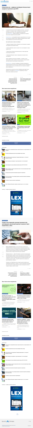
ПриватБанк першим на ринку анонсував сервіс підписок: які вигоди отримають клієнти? (8, 320)
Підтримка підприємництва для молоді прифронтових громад (15, 153)
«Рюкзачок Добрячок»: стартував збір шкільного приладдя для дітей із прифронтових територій (9, 127)
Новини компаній (4, 220)
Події (18, 124)
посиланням (17, 70)
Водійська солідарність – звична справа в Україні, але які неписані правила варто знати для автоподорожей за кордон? (23, 321)
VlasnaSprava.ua (4, 425)
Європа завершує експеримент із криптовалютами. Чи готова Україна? (16, 356)
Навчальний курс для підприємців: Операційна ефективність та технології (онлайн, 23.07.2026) (16, 158)
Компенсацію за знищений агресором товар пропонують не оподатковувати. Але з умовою (18, 150)
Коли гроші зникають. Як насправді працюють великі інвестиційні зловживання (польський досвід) (17, 177)
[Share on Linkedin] (3, 40)
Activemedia (7, 426)
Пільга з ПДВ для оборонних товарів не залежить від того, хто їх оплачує (16, 184)
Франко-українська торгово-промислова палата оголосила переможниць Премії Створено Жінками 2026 (18, 169)
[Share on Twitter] (3, 37)
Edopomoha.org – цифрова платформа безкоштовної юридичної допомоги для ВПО (25, 274)
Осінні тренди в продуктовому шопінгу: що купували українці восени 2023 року (25, 79)
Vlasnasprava (4, 111)
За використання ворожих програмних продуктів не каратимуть (15, 172)
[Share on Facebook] (3, 35)
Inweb (14, 425)
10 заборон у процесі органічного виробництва (12, 180)
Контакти (29, 425)
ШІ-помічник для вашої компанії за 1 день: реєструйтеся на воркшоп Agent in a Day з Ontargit (24, 297)
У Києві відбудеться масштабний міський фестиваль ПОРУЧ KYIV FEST (23, 127)
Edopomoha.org (9, 33)
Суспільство (4, 5)
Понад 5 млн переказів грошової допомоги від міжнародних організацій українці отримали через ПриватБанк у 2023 (12, 81)
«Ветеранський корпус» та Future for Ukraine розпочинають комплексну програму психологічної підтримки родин (8, 104)
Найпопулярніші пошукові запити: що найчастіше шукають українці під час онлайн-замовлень (12, 274)
